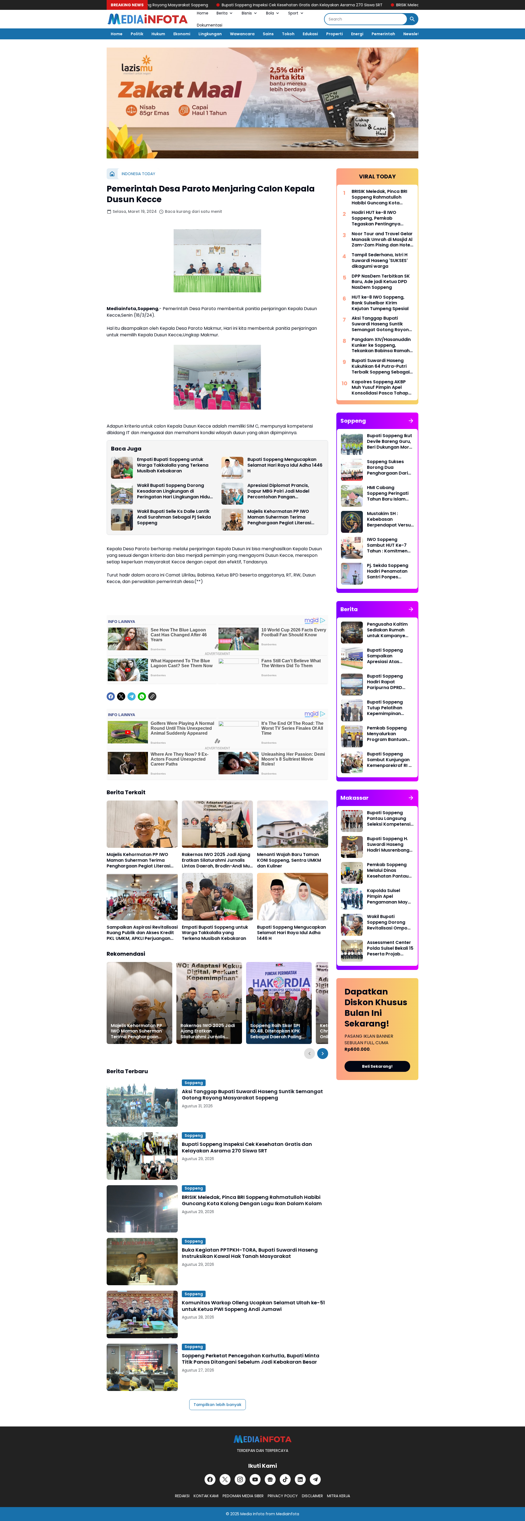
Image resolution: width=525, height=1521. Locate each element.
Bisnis (247, 13)
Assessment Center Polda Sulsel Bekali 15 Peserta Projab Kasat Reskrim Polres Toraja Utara (390, 948)
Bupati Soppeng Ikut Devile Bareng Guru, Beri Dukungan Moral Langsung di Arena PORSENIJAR (390, 441)
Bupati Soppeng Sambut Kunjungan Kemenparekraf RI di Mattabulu (390, 759)
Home (202, 13)
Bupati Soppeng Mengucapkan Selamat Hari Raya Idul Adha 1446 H (284, 465)
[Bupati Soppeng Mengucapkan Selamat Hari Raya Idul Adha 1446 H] (232, 468)
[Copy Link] (152, 696)
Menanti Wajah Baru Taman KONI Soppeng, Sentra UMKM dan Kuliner (289, 860)
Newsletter (414, 34)
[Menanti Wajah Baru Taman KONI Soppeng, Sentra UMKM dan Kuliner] (292, 824)
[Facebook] (111, 696)
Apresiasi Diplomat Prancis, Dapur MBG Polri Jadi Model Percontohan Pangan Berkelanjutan (278, 491)
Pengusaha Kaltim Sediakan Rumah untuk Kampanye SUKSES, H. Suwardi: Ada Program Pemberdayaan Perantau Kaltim (388, 630)
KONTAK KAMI (206, 1496)
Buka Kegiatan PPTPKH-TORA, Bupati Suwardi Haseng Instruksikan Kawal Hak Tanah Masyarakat (250, 1253)
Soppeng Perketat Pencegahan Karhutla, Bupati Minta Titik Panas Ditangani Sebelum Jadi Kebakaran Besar (250, 1358)
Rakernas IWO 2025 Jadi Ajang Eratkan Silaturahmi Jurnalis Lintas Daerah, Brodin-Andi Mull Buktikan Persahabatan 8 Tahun (217, 860)
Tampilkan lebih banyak (217, 1404)
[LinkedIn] (300, 1479)
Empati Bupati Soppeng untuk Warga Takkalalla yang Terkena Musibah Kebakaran (172, 465)
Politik (137, 34)
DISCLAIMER (312, 1496)
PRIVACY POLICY (283, 1496)
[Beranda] (112, 173)
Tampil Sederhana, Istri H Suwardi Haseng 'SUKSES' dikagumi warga (380, 260)
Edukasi (310, 34)
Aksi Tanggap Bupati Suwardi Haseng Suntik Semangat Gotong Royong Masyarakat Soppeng (252, 1094)
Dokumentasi (209, 25)
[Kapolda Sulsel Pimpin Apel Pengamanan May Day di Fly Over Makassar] (352, 899)
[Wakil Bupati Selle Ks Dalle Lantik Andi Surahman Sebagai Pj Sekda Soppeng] (122, 520)
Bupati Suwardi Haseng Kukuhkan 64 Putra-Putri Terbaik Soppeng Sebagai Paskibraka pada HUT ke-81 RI (382, 366)
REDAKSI (182, 1496)
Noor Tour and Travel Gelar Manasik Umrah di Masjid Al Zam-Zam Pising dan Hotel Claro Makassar (382, 239)
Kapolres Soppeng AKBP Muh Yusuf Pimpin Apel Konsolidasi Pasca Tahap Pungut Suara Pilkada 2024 (382, 387)
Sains (268, 34)
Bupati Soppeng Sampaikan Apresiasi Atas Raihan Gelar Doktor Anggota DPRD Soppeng (389, 656)
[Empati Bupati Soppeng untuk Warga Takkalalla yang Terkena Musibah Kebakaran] (122, 468)
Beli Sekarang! (377, 1066)
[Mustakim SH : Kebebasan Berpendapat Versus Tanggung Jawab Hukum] (352, 522)
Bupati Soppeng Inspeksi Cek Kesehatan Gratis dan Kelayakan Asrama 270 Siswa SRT (237, 5)
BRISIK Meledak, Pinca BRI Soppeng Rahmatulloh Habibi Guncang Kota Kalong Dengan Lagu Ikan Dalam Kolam (252, 1200)
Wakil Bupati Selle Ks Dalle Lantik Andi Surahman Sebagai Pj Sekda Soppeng (174, 517)
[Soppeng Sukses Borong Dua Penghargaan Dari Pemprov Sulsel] (352, 470)
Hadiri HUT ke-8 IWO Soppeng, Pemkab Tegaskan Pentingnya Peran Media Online (376, 218)
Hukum (158, 34)
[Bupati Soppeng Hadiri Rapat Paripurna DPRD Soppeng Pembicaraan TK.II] (352, 684)
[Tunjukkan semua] (411, 420)
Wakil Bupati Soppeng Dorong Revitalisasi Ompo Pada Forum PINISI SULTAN (387, 922)
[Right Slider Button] (322, 1053)
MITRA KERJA (338, 1496)
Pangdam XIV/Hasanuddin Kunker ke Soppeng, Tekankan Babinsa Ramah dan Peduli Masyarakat (381, 345)
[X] (121, 696)
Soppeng (194, 1082)
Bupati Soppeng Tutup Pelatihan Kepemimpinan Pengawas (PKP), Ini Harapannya (389, 707)
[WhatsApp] (142, 696)
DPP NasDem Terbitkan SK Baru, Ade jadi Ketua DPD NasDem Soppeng (381, 281)
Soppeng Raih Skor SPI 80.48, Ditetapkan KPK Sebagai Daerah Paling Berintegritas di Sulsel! (275, 1031)
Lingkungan (210, 34)
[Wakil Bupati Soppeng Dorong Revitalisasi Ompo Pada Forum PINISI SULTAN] (352, 925)
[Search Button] (412, 19)
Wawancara (242, 34)
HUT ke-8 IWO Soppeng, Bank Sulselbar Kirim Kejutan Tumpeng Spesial (380, 303)
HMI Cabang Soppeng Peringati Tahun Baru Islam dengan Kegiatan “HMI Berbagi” (388, 493)
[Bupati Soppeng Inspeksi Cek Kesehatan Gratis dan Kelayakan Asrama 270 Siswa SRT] (142, 1155)
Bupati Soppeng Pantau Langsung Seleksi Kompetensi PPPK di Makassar (388, 818)
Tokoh (288, 34)
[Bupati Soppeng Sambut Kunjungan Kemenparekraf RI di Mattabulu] (352, 762)
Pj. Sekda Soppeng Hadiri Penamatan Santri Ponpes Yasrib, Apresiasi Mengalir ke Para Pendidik (387, 571)
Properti (334, 34)
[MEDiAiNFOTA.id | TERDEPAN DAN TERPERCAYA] (262, 1439)
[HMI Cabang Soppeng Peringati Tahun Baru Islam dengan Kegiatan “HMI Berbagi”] (352, 496)
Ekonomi (181, 34)
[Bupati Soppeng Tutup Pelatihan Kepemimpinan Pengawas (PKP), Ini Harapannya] (352, 710)
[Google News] (270, 1479)
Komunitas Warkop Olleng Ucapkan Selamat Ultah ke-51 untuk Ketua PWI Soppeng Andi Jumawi (253, 1305)
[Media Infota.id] (148, 19)
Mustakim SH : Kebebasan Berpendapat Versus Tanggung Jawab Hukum (390, 519)
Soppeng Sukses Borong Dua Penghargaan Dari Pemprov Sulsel (387, 467)
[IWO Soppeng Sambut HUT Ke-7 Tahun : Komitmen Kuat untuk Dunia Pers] (352, 548)
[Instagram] (240, 1479)
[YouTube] (255, 1479)
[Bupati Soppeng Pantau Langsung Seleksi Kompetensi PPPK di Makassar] (352, 821)
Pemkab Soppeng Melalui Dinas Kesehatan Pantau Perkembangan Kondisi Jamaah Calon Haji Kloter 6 (388, 870)
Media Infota (252, 1514)
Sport (293, 13)
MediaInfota (287, 1514)
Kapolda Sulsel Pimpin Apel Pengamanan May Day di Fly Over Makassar (387, 896)
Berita (222, 13)
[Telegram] (131, 696)
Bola (270, 13)
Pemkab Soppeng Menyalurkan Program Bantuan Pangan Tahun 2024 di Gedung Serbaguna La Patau (390, 733)
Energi (357, 34)
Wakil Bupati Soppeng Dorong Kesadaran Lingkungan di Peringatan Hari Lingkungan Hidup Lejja (175, 491)
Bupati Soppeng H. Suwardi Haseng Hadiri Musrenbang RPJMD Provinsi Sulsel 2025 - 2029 (388, 844)
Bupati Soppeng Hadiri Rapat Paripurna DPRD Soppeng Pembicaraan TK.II (387, 681)
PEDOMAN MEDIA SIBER (243, 1496)
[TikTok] (285, 1479)
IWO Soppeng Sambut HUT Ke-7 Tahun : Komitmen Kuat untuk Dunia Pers (387, 545)
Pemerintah (383, 34)
